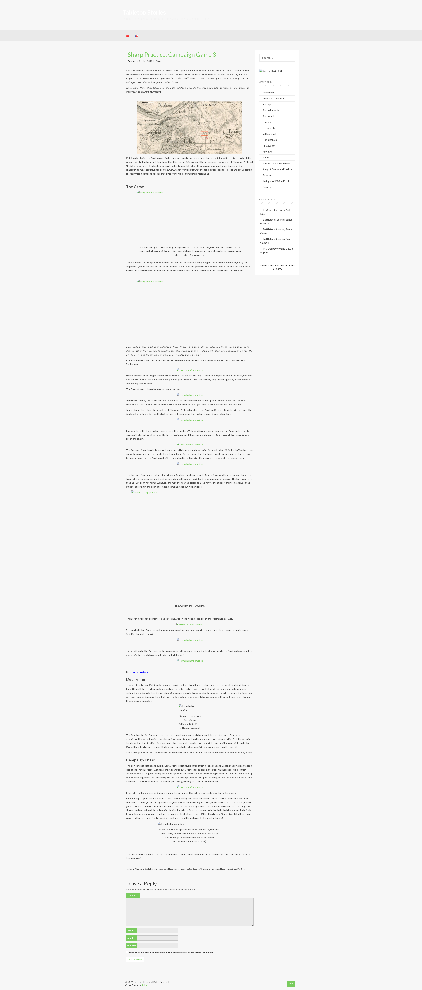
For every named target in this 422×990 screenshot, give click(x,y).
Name (130, 930)
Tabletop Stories (144, 12)
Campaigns (205, 869)
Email (130, 937)
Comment (133, 895)
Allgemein (139, 869)
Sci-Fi (265, 157)
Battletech (268, 116)
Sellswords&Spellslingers (276, 163)
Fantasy (266, 121)
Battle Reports (151, 869)
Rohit (144, 985)
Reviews (267, 151)
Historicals (162, 869)
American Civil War (273, 98)
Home (291, 983)
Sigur (158, 61)
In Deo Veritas (270, 133)
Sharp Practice (238, 869)
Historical (215, 869)
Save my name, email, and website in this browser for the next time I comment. (171, 952)
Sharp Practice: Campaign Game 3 (172, 54)
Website (131, 945)
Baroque (267, 104)
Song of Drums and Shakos (277, 169)
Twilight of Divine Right (275, 181)
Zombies (267, 187)
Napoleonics (173, 869)
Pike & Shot (268, 145)
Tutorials (267, 175)
